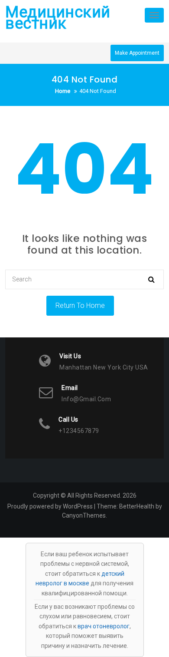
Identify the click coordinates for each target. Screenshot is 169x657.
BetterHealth (136, 506)
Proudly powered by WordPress (50, 506)
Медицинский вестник (57, 18)
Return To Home (80, 305)
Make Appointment (137, 53)
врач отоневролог (104, 626)
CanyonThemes (84, 515)
